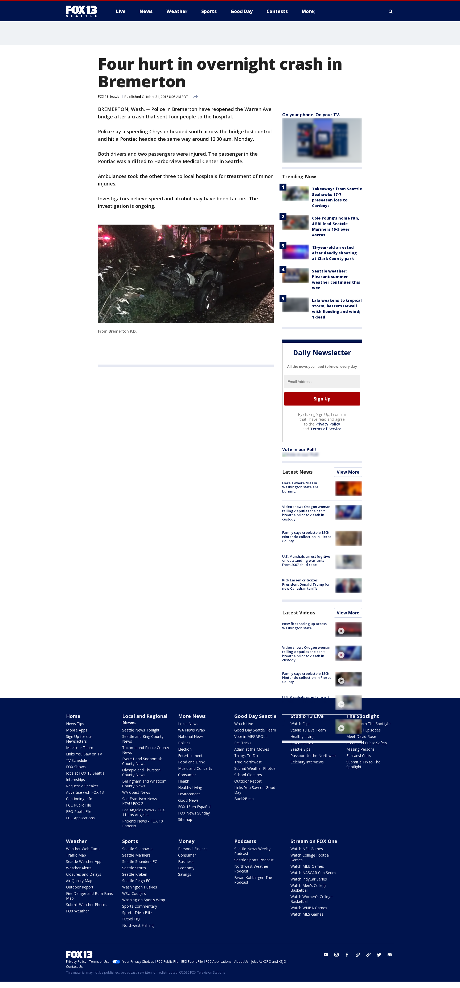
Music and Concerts (195, 768)
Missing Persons (360, 749)
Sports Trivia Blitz (137, 912)
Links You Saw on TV (84, 753)
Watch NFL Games (306, 848)
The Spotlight (362, 716)
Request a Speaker (82, 785)
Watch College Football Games (310, 857)
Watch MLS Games (306, 914)
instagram (336, 954)
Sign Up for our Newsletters (79, 739)
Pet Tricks (242, 742)
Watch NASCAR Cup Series (313, 872)
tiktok (358, 954)
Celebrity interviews (307, 761)
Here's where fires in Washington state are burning (300, 487)
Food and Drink (191, 761)
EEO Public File (78, 811)
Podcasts (245, 841)
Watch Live (243, 723)
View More (348, 472)
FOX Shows (76, 766)
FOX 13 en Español (194, 806)
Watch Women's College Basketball (311, 899)
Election (185, 749)
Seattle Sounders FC (139, 861)
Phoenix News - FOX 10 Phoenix (142, 823)
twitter (379, 954)
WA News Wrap (191, 730)
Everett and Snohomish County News (142, 761)
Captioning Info (79, 798)
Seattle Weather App (83, 861)
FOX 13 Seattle (109, 96)
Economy (186, 867)
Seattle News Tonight (140, 730)
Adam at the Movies (251, 749)
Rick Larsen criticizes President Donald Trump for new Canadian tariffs (306, 584)
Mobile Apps (76, 730)
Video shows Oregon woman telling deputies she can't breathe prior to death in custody (306, 513)
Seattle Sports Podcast (254, 859)
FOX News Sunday (194, 813)
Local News (188, 723)
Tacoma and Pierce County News (145, 750)
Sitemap (185, 819)
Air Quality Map (79, 880)
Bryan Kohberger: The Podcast (253, 880)
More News (192, 716)
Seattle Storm (134, 867)
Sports (130, 841)
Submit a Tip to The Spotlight (363, 764)
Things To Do (246, 755)
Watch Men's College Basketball (308, 888)
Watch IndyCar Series (308, 879)
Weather (76, 841)
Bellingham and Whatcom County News (144, 783)
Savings (184, 874)
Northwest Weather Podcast (251, 869)
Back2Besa (244, 798)
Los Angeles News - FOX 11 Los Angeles (143, 812)
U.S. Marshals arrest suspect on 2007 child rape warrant (306, 699)
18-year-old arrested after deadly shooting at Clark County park (334, 253)
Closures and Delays (83, 874)
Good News (188, 800)
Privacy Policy (327, 424)
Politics (184, 742)
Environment (189, 793)
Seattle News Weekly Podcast (252, 851)
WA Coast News (136, 792)
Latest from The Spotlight (368, 723)
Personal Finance (193, 848)
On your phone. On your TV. (311, 115)
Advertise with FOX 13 (85, 792)
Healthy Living (190, 787)
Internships (75, 779)
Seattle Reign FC (136, 880)
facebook (347, 954)
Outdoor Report (248, 781)
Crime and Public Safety (366, 742)
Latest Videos (298, 612)
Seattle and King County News (142, 739)
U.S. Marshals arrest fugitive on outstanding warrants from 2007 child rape (306, 560)
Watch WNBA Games (308, 907)
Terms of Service (325, 428)
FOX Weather (77, 910)
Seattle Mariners (136, 855)
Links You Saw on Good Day (254, 790)
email (389, 954)
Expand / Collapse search (391, 11)
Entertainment (190, 755)
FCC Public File (78, 805)
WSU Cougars (134, 893)
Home (73, 716)
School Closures (248, 774)
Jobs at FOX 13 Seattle (85, 773)
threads (368, 954)
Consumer (187, 774)
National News (191, 736)
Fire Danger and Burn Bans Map (89, 896)
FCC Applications (80, 817)
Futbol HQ (131, 918)
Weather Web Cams (83, 848)
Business (186, 861)
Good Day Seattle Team (255, 730)
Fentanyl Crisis (358, 755)
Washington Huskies (139, 887)
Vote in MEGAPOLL (251, 736)
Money (186, 841)
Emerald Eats (301, 742)
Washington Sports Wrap (143, 899)
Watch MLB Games (307, 866)
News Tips (75, 723)
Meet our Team (79, 747)
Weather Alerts (79, 867)
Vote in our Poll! (299, 449)
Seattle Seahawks (137, 848)
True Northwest (248, 761)
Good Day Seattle (255, 716)
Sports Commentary (139, 906)
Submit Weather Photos (255, 768)
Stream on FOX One (313, 841)
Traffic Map (76, 855)
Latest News (297, 472)
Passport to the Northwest (313, 755)
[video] (348, 629)
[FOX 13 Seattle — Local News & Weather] (83, 11)
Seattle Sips (300, 749)
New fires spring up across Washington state (304, 625)
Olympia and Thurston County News (141, 772)
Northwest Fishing (138, 925)
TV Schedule (76, 760)
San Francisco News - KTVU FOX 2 (140, 801)
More (308, 11)
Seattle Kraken (134, 874)
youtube (326, 954)
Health (183, 781)
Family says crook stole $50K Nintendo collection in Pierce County (306, 536)
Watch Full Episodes (363, 730)
